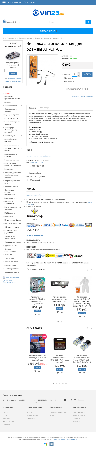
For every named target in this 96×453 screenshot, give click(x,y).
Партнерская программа (58, 412)
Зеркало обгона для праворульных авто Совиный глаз (37, 357)
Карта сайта (30, 418)
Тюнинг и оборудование (10, 250)
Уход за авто (9, 258)
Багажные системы (11, 160)
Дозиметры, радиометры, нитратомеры (9, 192)
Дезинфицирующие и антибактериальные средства (12, 174)
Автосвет (7, 102)
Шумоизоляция (10, 265)
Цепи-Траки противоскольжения (12, 97)
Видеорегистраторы (12, 115)
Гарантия (6, 412)
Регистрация (29, 2)
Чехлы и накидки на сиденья (12, 123)
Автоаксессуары (11, 38)
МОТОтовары (9, 213)
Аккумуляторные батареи (10, 155)
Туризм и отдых (10, 245)
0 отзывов (75, 96)
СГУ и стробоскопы (11, 227)
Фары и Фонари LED (12, 262)
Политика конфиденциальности (10, 426)
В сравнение (70, 81)
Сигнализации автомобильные (10, 237)
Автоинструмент (10, 135)
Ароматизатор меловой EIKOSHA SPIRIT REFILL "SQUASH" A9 (37, 300)
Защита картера (10, 198)
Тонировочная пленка (12, 242)
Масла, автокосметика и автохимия (13, 208)
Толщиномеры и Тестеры (10, 110)
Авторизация (14, 2)
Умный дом (8, 255)
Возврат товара (32, 415)
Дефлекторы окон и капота (12, 181)
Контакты (81, 400)
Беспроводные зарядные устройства (12, 164)
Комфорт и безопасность (9, 202)
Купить (87, 74)
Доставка (6, 418)
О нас (5, 415)
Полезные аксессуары (25, 38)
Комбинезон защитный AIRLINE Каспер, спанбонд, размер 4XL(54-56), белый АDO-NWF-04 (82, 301)
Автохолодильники (11, 145)
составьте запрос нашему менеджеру (13, 80)
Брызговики (8, 169)
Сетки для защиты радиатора (11, 231)
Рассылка (76, 421)
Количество (66, 74)
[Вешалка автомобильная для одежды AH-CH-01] (42, 70)
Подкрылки (8, 216)
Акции (52, 415)
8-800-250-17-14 (36, 162)
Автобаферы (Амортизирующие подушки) (11, 129)
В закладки (69, 78)
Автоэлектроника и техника (11, 149)
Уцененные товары (11, 272)
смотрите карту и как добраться (38, 156)
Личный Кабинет (79, 412)
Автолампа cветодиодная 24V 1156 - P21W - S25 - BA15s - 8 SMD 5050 (82, 358)
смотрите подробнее (34, 195)
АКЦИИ (7, 93)
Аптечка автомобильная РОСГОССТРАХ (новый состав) (59, 358)
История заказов (79, 415)
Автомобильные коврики (10, 140)
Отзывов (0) (44, 108)
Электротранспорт (11, 269)
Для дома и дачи (11, 186)
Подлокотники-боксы (12, 220)
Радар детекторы (11, 118)
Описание (32, 108)
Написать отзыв (87, 96)
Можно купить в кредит (77, 89)
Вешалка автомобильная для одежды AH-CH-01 (49, 38)
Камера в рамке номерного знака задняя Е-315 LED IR (60, 299)
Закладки (76, 418)
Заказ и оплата (8, 421)
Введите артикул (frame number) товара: (12, 64)
